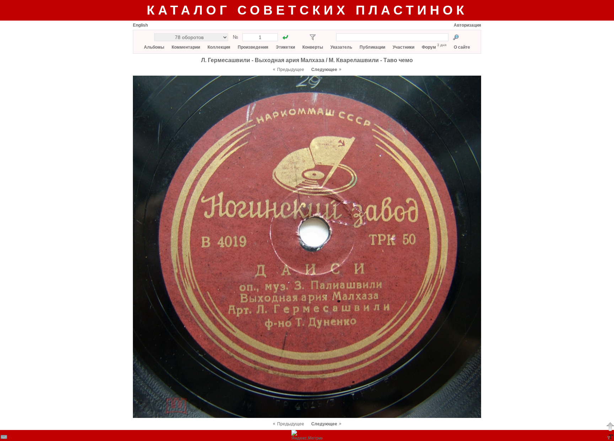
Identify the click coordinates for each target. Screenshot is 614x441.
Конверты (312, 47)
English (140, 25)
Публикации (372, 47)
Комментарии (186, 47)
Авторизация (467, 25)
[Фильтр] (313, 37)
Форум (429, 47)
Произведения (253, 47)
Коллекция (219, 47)
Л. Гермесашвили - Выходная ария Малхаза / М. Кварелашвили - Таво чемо (307, 60)
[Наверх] (610, 426)
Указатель (341, 47)
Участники (403, 47)
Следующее (324, 69)
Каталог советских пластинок (307, 10)
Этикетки (285, 47)
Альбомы (154, 47)
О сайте (462, 47)
